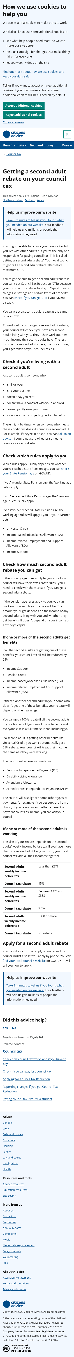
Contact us (9, 1216)
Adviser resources (13, 1184)
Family (7, 1151)
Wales (40, 200)
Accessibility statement (17, 1277)
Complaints (10, 1233)
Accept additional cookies (23, 106)
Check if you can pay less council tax (27, 1071)
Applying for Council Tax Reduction (26, 1079)
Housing (8, 1146)
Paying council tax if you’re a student (27, 1099)
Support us (9, 1222)
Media (6, 1239)
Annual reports (12, 1228)
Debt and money (42, 145)
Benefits (9, 145)
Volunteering (10, 1257)
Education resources (15, 1190)
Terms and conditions (16, 1283)
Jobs (5, 1262)
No (14, 1028)
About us (8, 1210)
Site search (9, 1195)
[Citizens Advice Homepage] (14, 134)
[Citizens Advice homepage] (14, 1304)
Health (7, 1169)
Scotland (30, 200)
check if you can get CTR (30, 298)
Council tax (13, 154)
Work (22, 145)
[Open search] (67, 134)
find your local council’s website (24, 961)
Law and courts (12, 1157)
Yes (5, 1028)
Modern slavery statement (18, 1245)
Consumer (9, 1140)
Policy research (12, 1251)
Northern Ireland (13, 200)
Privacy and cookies (14, 1289)
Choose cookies (13, 122)
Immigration (10, 1163)
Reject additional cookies (24, 115)
